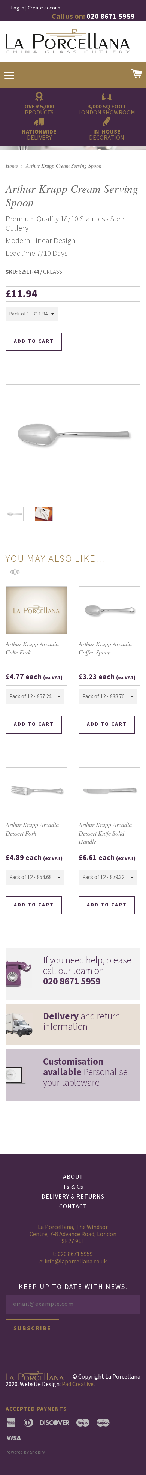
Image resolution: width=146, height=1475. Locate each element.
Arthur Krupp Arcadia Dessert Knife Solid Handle (105, 833)
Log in (17, 8)
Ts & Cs (73, 1187)
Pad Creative (78, 1384)
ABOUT (73, 1177)
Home (12, 165)
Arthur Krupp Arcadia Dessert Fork (32, 829)
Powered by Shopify (25, 1452)
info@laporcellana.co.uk (76, 1261)
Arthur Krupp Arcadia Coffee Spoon (105, 648)
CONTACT (73, 1206)
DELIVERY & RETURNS (73, 1197)
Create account (45, 8)
